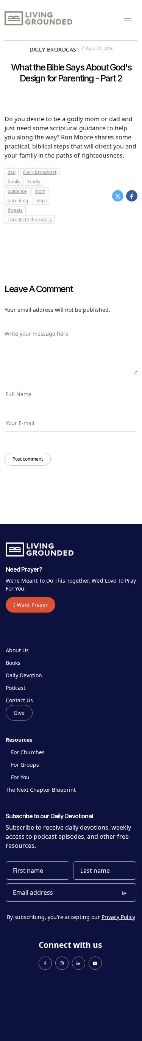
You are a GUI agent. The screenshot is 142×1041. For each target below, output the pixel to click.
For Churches (28, 752)
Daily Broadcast (55, 49)
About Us (17, 650)
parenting (18, 200)
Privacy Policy (118, 917)
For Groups (25, 764)
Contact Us (19, 700)
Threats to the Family (30, 219)
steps (41, 200)
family (14, 181)
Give (19, 712)
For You (20, 777)
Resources (19, 739)
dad (12, 172)
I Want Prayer (30, 604)
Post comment (27, 459)
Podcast (15, 687)
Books (13, 662)
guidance (17, 191)
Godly (34, 181)
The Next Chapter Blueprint (41, 789)
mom (39, 191)
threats (15, 210)
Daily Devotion (24, 675)
